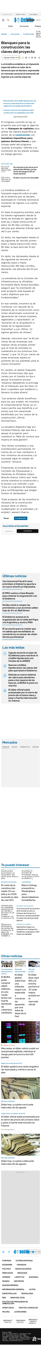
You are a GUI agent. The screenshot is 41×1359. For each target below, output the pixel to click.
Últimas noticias (24, 1260)
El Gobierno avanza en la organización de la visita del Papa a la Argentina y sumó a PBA (20, 619)
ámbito (4, 34)
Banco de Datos (23, 1269)
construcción (22, 134)
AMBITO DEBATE (33, 1321)
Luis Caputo (33, 14)
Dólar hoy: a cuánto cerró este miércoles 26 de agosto (17, 1106)
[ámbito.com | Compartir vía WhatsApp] (23, 57)
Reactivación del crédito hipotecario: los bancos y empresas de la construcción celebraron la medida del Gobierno (19, 103)
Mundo (5, 1281)
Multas (6, 1312)
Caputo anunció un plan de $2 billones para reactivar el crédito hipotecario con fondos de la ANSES (23, 656)
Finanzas (21, 1265)
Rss (4, 1297)
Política (6, 1269)
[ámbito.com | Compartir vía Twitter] (29, 57)
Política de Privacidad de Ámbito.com (15, 1303)
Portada (6, 1260)
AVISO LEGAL (8, 1307)
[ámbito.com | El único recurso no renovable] (6, 180)
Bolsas (14, 747)
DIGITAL (7, 1321)
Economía (24, 26)
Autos (32, 1289)
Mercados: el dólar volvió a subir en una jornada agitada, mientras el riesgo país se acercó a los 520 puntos (20, 1053)
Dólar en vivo (20, 14)
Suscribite (28, 531)
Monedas (5, 747)
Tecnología (27, 1293)
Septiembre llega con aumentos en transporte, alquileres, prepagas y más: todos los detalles (28, 930)
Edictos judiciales (28, 1307)
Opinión (6, 1277)
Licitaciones (20, 1312)
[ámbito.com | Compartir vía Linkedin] (32, 57)
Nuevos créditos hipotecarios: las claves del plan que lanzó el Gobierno (22, 668)
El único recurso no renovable (26, 178)
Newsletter (34, 1252)
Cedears (35, 747)
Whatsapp (33, 1252)
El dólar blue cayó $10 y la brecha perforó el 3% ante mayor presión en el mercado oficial (34, 989)
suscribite (30, 20)
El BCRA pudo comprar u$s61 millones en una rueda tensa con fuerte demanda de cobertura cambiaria (6, 995)
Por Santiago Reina (7, 1130)
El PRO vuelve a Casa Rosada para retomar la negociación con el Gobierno (20, 596)
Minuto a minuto (9, 1045)
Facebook (9, 1252)
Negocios (22, 1273)
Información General (13, 1289)
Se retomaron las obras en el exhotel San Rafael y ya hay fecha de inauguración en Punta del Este (25, 170)
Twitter (3, 1252)
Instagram (15, 1252)
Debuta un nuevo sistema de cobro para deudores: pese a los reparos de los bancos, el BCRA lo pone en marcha (23, 680)
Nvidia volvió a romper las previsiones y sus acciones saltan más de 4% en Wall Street (20, 608)
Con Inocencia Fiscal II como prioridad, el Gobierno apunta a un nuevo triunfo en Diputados (19, 584)
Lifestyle (19, 1277)
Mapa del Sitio (17, 1297)
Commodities (25, 747)
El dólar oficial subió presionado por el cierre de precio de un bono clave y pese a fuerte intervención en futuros (22, 695)
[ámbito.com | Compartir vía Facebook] (26, 57)
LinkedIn (21, 1252)
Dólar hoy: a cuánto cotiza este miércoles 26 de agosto (17, 1162)
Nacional (34, 1277)
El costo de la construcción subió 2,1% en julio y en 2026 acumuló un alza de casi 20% (9, 893)
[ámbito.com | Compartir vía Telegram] (35, 57)
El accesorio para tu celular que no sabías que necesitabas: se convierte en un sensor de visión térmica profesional (20, 632)
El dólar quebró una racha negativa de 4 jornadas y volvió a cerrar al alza (20, 1069)
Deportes (19, 1281)
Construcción (28, 34)
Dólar (10, 26)
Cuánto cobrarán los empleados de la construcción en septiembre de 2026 (18, 111)
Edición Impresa (10, 1285)
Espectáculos (9, 1293)
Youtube (27, 1252)
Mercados (7, 1273)
